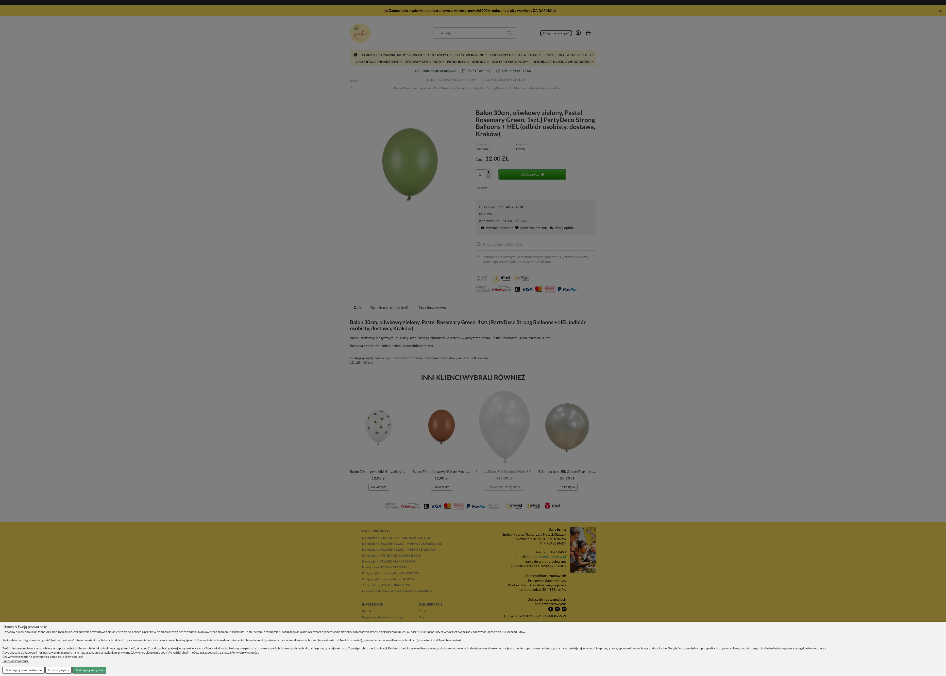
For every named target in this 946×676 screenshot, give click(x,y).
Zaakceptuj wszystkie (89, 670)
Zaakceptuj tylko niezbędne (23, 670)
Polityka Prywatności (15, 661)
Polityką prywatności (244, 652)
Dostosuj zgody (58, 670)
